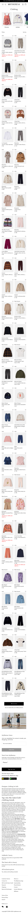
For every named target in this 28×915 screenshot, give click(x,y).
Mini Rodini (17, 818)
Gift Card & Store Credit (7, 883)
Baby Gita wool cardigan (7, 448)
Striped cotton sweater (7, 52)
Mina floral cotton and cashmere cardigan (11, 537)
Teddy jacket (17, 694)
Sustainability (17, 883)
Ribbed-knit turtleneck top (20, 561)
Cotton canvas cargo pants (20, 52)
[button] (13, 36)
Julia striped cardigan (7, 231)
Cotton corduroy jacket (19, 296)
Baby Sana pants (18, 448)
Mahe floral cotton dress (20, 513)
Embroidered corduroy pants (21, 231)
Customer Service (6, 878)
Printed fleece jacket (6, 586)
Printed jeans (5, 608)
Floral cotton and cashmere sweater (10, 101)
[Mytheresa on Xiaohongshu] (7, 907)
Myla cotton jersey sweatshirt (8, 491)
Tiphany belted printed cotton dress (10, 209)
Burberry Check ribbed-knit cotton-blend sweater (13, 339)
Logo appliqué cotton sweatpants (10, 694)
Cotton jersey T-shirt (19, 361)
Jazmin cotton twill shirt (7, 144)
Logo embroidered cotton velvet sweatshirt (12, 629)
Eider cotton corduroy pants (20, 274)
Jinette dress (17, 209)
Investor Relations (18, 889)
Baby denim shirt (6, 404)
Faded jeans (5, 383)
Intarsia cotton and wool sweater (9, 122)
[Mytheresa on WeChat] (3, 906)
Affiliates (16, 891)
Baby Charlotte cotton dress (8, 469)
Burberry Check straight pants (9, 76)
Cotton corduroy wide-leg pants (9, 561)
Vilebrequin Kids (21, 834)
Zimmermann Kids (9, 836)
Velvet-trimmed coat (19, 166)
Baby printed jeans (6, 426)
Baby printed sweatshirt (20, 404)
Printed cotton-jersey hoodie (8, 673)
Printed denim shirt (18, 608)
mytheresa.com (17, 911)
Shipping (4, 887)
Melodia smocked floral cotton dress (10, 513)
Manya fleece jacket (6, 187)
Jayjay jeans (17, 187)
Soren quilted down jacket (20, 383)
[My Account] (22, 4)
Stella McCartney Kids (7, 828)
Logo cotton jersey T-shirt (20, 651)
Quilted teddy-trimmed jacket (9, 651)
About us (16, 878)
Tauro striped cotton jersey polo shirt (10, 274)
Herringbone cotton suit (7, 166)
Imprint (3, 899)
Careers (16, 887)
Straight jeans (17, 101)
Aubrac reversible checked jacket (9, 361)
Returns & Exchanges (7, 889)
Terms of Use (5, 895)
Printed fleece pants (19, 586)
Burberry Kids (15, 831)
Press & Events (17, 885)
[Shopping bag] (25, 4)
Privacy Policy (5, 897)
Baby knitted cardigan (19, 426)
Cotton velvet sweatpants (20, 629)
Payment (4, 885)
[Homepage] (14, 4)
